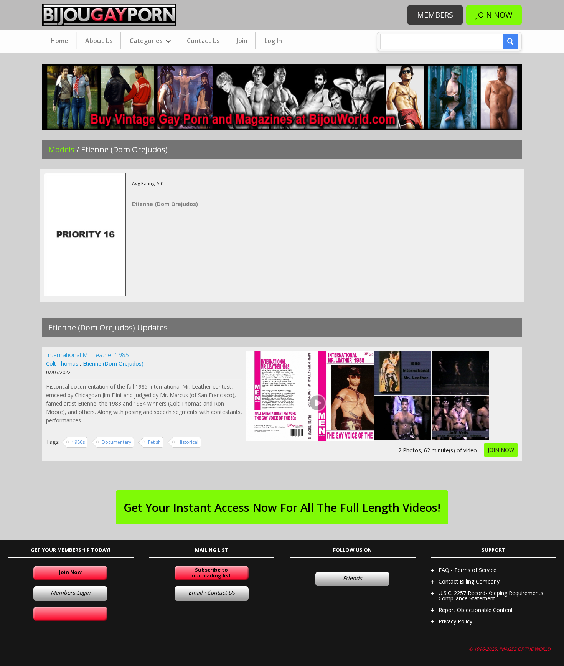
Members (435, 15)
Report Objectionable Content (476, 609)
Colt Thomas (62, 363)
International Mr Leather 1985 (87, 355)
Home (59, 40)
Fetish (154, 442)
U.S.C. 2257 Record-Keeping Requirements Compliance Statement (491, 595)
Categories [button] (147, 40)
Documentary (116, 442)
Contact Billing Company (469, 581)
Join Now (494, 15)
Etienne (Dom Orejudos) (113, 363)
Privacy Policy (455, 621)
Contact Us (203, 40)
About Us (99, 40)
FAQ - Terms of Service (467, 570)
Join (242, 40)
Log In (273, 40)
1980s (78, 442)
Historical (188, 442)
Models (61, 149)
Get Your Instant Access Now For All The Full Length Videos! (282, 507)
